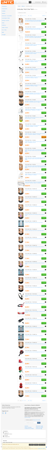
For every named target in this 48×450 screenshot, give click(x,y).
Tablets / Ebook (5, 27)
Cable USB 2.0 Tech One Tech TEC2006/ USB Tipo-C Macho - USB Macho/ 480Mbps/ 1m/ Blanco (35, 126)
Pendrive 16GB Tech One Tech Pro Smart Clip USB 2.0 (34, 230)
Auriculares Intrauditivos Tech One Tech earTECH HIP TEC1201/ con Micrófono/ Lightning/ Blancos (34, 37)
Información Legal (39, 426)
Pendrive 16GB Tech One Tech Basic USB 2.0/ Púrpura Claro (34, 215)
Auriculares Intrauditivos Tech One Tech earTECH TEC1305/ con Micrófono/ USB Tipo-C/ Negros (35, 85)
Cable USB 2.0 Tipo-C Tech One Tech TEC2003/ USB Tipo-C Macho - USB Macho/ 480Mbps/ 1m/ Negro (35, 134)
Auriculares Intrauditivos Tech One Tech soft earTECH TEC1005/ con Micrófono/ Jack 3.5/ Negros (34, 102)
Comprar (43, 23)
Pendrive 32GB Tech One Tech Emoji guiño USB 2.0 (34, 287)
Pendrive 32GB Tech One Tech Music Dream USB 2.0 (34, 327)
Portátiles (3, 11)
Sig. (30, 15)
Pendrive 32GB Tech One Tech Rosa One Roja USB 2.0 (34, 368)
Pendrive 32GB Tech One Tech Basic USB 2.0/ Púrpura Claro (34, 263)
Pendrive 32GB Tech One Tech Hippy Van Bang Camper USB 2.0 (35, 312)
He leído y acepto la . (33, 419)
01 (20, 15)
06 (28, 15)
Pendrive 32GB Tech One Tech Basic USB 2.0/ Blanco (34, 246)
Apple (3, 32)
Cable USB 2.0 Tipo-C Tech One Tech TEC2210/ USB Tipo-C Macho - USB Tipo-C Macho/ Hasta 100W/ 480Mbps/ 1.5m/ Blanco (35, 166)
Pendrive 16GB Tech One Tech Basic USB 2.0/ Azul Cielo (35, 190)
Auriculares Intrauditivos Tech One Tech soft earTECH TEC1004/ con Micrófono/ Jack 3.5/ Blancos (34, 93)
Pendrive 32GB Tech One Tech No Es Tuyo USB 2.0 (34, 335)
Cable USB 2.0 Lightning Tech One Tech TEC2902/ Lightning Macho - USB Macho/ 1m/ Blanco (34, 110)
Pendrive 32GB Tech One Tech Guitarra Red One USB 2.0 (35, 303)
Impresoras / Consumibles (7, 15)
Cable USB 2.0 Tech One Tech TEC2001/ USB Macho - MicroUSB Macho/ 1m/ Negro (34, 118)
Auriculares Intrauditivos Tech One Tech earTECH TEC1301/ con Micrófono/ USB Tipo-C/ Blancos (35, 61)
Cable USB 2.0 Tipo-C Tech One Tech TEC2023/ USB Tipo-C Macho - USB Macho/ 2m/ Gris (35, 142)
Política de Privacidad (27, 417)
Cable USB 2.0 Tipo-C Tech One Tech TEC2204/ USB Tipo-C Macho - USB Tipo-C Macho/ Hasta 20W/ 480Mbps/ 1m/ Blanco (35, 150)
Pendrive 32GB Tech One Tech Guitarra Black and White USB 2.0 (35, 296)
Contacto (26, 426)
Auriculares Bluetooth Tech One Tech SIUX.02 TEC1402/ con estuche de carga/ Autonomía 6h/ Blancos (35, 21)
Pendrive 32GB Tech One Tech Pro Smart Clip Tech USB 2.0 (35, 343)
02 (22, 15)
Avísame (43, 137)
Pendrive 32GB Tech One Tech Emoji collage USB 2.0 (34, 279)
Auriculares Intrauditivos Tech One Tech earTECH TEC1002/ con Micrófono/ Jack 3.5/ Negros (35, 53)
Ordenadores (4, 6)
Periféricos (4, 25)
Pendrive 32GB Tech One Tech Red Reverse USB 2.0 (34, 360)
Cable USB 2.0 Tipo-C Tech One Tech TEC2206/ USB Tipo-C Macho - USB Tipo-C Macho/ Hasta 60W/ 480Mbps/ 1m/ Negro (35, 158)
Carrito (44, 2)
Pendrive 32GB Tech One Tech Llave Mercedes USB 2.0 (35, 319)
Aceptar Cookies (42, 444)
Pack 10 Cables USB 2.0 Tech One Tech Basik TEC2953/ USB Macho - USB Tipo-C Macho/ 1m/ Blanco (35, 182)
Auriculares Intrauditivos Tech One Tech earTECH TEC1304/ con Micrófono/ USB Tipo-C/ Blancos (35, 77)
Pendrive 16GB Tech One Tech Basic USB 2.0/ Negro (34, 206)
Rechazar (36, 444)
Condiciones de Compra (29, 428)
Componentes (4, 8)
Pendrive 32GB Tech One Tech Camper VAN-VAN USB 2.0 (35, 271)
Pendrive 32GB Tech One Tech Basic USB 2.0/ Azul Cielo (35, 238)
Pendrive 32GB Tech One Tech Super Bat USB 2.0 (34, 376)
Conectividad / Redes (6, 18)
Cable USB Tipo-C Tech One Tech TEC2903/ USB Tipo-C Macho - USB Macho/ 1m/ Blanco (35, 174)
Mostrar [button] (43, 15)
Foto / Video (4, 29)
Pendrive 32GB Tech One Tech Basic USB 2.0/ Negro (34, 254)
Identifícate (38, 2)
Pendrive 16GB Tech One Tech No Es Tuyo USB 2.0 (34, 222)
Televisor (3, 13)
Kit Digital (3, 34)
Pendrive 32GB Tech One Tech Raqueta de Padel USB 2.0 (35, 351)
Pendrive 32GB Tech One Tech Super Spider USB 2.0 (34, 384)
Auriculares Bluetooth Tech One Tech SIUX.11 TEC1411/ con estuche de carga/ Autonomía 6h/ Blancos (35, 29)
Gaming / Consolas (5, 20)
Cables (3, 22)
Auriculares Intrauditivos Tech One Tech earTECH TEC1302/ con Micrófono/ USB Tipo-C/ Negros (35, 69)
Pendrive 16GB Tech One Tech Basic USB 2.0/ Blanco (34, 198)
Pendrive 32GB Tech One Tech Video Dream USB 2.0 (34, 392)
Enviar (39, 422)
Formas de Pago (39, 428)
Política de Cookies (41, 448)
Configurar (31, 444)
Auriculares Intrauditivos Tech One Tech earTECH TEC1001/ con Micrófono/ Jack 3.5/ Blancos (35, 45)
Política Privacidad (28, 427)
